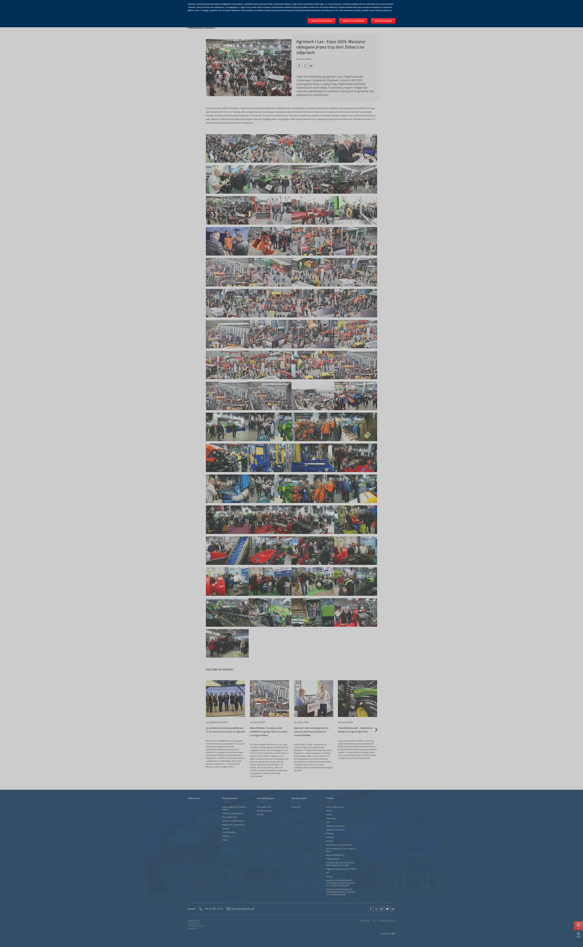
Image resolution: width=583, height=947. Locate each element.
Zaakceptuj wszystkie (321, 21)
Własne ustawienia (383, 21)
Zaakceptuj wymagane (353, 21)
